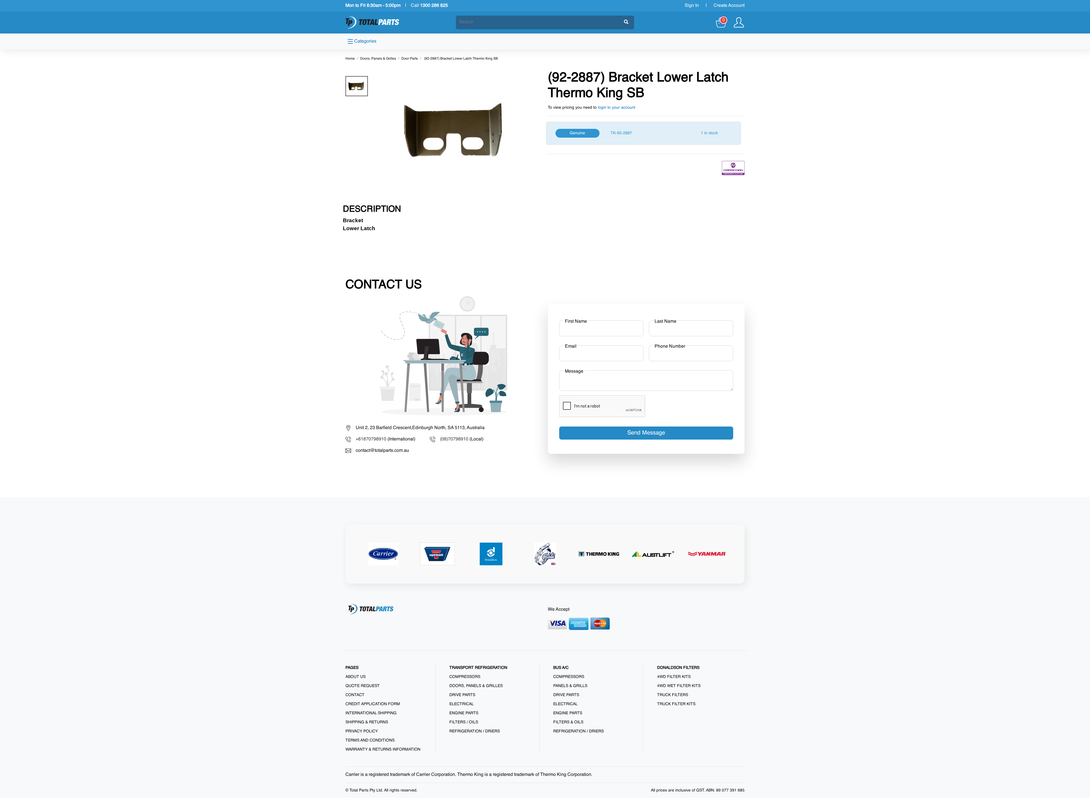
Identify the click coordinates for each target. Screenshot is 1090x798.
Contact (354, 695)
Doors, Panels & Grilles (378, 58)
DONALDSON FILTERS (678, 668)
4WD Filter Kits (674, 677)
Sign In (692, 5)
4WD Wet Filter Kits (679, 686)
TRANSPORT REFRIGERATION (478, 668)
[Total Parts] (372, 22)
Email (571, 346)
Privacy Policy (361, 731)
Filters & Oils (568, 722)
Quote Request (362, 686)
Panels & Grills (570, 686)
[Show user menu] (739, 22)
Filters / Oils (463, 722)
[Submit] (626, 22)
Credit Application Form (372, 704)
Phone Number (670, 346)
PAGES (352, 668)
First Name (576, 321)
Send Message (646, 433)
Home (350, 58)
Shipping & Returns (366, 722)
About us (355, 677)
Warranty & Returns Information (382, 749)
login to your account (616, 108)
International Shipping (371, 713)
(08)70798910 (454, 439)
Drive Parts (462, 695)
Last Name (665, 321)
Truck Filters (672, 695)
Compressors (464, 677)
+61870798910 (371, 439)
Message (574, 371)
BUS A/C (561, 668)
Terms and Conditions (370, 740)
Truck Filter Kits (676, 704)
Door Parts (409, 58)
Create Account (729, 5)
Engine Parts (463, 713)
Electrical (461, 704)
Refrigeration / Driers (474, 731)
